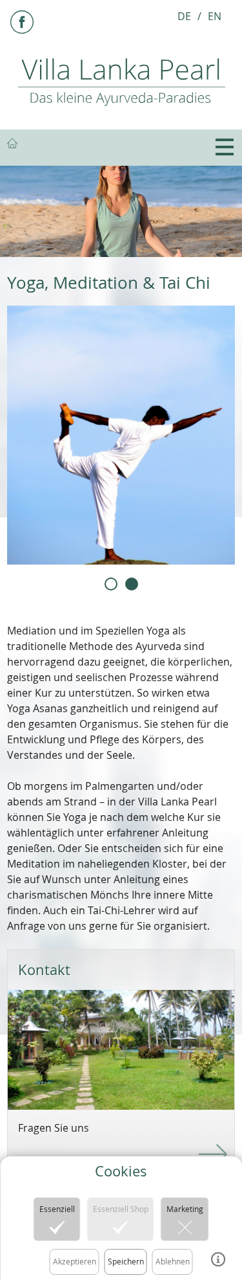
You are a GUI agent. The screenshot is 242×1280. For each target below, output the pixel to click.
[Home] (121, 81)
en (214, 16)
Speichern (126, 1261)
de (184, 16)
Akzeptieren (74, 1261)
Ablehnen (173, 1261)
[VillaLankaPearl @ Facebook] (22, 22)
